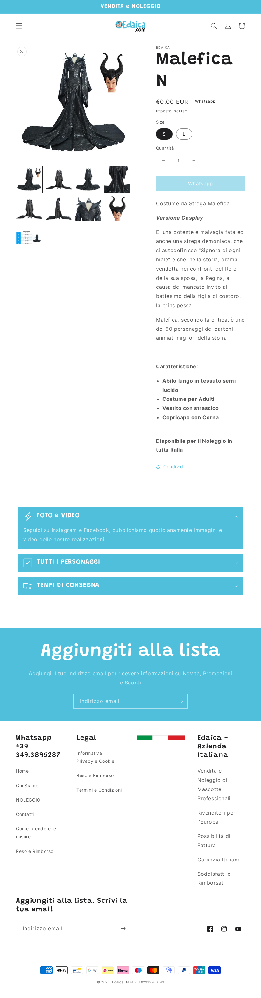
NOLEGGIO (28, 800)
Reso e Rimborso (34, 851)
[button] (19, 26)
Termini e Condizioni (99, 790)
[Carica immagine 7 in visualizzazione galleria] (88, 209)
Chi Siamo (27, 785)
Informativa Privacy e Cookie (95, 757)
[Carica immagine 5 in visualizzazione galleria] (29, 209)
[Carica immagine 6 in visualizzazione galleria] (59, 209)
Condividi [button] (173, 466)
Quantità (165, 148)
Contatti (25, 814)
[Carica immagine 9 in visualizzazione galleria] (29, 238)
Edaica (117, 982)
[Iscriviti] (180, 701)
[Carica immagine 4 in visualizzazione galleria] (117, 179)
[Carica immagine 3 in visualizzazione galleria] (88, 179)
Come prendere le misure (36, 832)
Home (22, 771)
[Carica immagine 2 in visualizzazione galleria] (59, 179)
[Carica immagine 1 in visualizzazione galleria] (29, 179)
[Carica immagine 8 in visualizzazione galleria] (117, 209)
